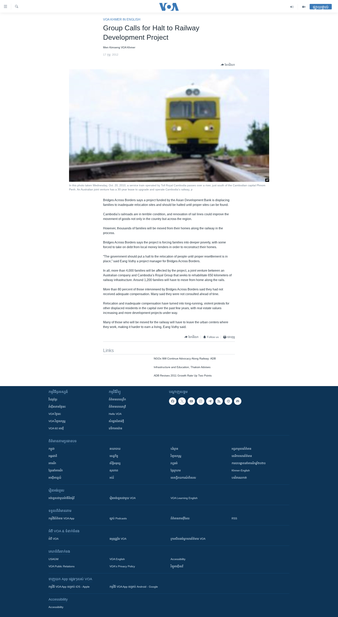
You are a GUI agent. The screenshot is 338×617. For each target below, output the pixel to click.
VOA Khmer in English (121, 19)
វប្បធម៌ (174, 463)
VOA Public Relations (62, 566)
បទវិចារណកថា (239, 477)
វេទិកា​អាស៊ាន (115, 428)
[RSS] (219, 401)
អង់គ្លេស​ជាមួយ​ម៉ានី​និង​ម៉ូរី (61, 498)
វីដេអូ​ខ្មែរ (53, 399)
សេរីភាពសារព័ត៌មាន (242, 456)
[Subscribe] (237, 401)
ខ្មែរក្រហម (176, 470)
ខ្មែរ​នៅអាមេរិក (56, 470)
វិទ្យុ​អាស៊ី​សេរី (177, 566)
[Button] (228, 64)
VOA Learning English (184, 498)
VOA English (117, 559)
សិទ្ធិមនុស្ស (115, 463)
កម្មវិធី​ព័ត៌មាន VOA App (61, 518)
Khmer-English (241, 470)
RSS (234, 518)
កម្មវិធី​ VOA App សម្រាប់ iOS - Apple (69, 586)
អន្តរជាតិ (53, 456)
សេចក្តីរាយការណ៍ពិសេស (183, 477)
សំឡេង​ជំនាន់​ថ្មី (116, 421)
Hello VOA (115, 413)
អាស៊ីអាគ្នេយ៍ (55, 477)
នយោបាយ (115, 448)
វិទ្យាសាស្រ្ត (176, 456)
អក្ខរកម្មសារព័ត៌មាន (241, 448)
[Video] (304, 7)
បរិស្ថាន (174, 448)
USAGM (53, 559)
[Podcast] (228, 401)
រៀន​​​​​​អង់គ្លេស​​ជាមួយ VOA (123, 498)
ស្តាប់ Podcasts (118, 518)
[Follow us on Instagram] (200, 401)
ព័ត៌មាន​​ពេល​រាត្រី (117, 406)
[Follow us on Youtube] (191, 401)
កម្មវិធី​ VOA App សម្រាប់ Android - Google (134, 586)
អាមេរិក (52, 463)
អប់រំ (112, 477)
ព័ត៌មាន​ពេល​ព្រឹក (117, 399)
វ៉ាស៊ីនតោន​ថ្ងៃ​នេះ (57, 406)
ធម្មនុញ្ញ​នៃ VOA (118, 538)
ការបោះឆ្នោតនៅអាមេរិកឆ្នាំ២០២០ (249, 463)
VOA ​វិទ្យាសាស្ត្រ (57, 421)
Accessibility (178, 559)
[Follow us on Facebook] (172, 401)
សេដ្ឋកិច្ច (114, 456)
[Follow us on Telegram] (210, 401)
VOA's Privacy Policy (122, 566)
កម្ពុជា (52, 448)
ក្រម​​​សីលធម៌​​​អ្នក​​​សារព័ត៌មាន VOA (188, 538)
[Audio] (292, 7)
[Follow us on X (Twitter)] (182, 401)
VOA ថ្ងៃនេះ (55, 413)
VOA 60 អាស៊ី (56, 428)
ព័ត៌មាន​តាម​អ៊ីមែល (180, 518)
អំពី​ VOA (53, 538)
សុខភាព (114, 470)
